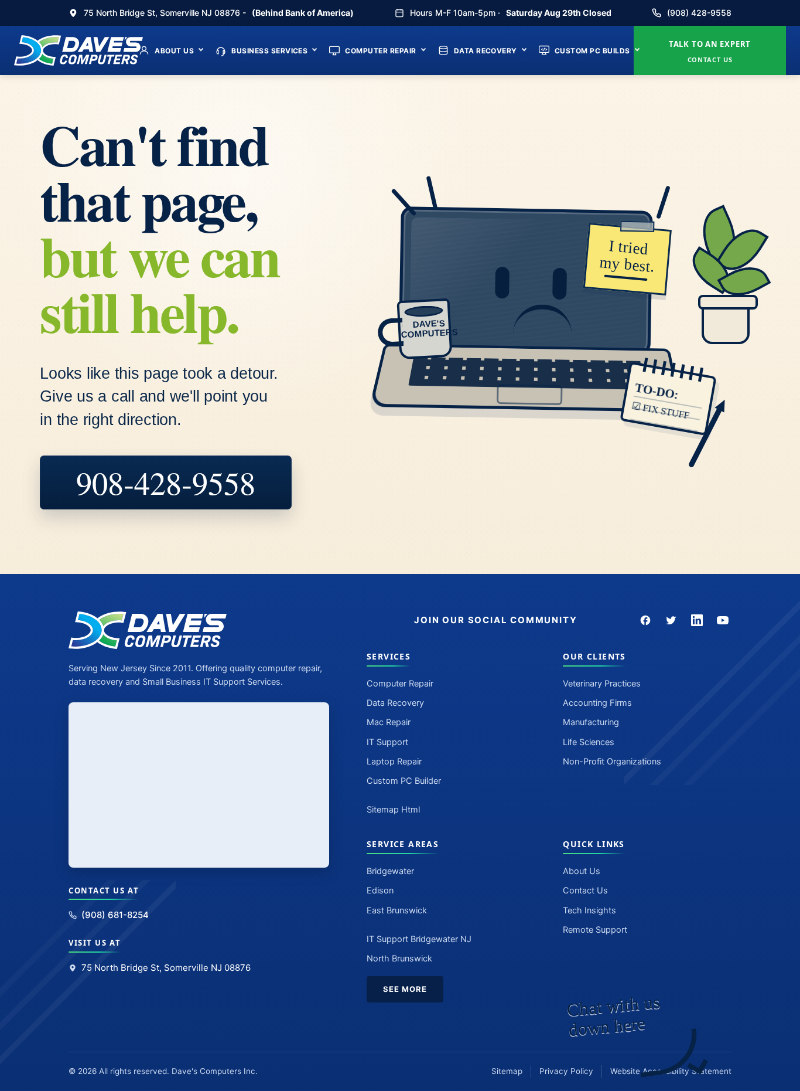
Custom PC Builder (404, 781)
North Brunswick (399, 958)
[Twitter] (671, 620)
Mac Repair (389, 722)
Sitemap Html (393, 809)
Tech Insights (589, 910)
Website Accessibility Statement (670, 1071)
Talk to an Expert (710, 51)
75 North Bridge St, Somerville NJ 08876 (166, 967)
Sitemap (506, 1071)
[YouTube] (722, 620)
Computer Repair (380, 50)
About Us (174, 50)
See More (405, 989)
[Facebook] (645, 620)
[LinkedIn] (697, 620)
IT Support (387, 742)
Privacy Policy (566, 1071)
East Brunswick (397, 910)
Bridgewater (390, 871)
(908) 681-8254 (115, 914)
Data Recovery (485, 50)
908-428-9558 (165, 482)
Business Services (269, 50)
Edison (380, 890)
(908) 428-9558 (699, 13)
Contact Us (585, 890)
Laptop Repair (394, 761)
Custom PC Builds (592, 50)
